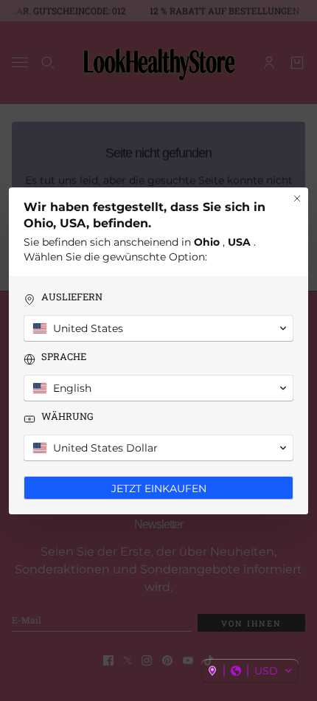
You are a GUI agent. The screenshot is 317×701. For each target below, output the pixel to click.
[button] (250, 671)
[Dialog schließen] (297, 198)
